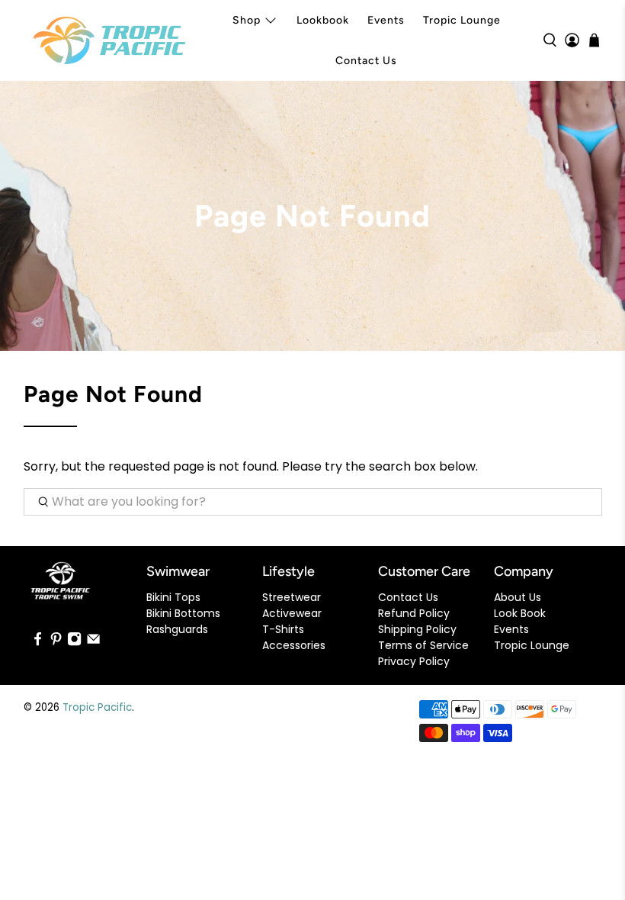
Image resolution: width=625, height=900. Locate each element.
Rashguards (177, 629)
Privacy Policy (414, 661)
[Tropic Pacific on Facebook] (37, 643)
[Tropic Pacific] (109, 40)
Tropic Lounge (462, 20)
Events (386, 20)
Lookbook (322, 20)
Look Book (520, 613)
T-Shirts (283, 629)
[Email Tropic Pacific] (93, 643)
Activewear (292, 613)
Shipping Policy (417, 629)
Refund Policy (414, 613)
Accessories (293, 645)
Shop (246, 20)
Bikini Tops (173, 597)
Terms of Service (423, 645)
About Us (517, 597)
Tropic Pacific (97, 707)
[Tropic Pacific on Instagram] (74, 643)
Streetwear (291, 597)
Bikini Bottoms (183, 613)
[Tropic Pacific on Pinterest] (56, 643)
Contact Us (366, 60)
